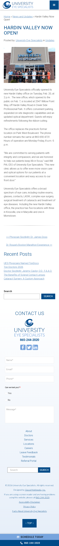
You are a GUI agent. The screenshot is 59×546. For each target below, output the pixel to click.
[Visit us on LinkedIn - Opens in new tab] (35, 347)
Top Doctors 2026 (13, 267)
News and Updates (23, 16)
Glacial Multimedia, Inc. (35, 490)
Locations (28, 443)
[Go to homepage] (17, 5)
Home (7, 16)
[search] (44, 470)
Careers (29, 448)
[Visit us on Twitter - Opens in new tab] (29, 347)
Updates (49, 40)
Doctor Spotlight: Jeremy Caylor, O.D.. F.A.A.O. (28, 271)
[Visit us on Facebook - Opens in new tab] (23, 347)
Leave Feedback (29, 452)
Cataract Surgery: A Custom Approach (24, 278)
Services (28, 439)
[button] (54, 5)
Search (8, 291)
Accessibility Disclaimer (29, 502)
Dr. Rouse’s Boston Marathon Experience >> (29, 244)
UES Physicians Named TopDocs (21, 263)
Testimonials (28, 456)
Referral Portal (28, 460)
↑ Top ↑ (29, 523)
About (29, 431)
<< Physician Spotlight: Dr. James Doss (26, 237)
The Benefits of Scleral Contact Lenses (24, 274)
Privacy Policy (29, 506)
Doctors (28, 435)
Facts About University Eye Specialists (29, 511)
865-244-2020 (29, 340)
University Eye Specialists (29, 40)
